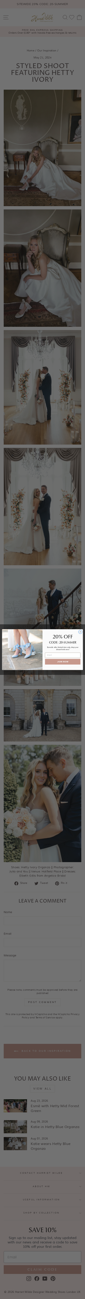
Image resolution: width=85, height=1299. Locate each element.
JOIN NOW (62, 661)
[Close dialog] (80, 632)
